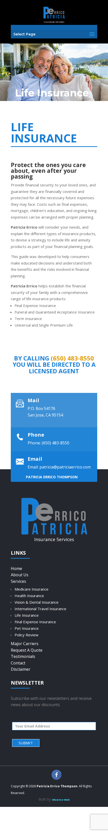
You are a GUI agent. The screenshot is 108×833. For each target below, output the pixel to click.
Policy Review (26, 634)
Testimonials (23, 656)
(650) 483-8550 (72, 358)
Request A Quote (26, 650)
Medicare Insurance (31, 589)
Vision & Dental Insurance (37, 602)
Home (16, 568)
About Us (19, 575)
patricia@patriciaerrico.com (65, 467)
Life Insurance (27, 615)
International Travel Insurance (40, 608)
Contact (18, 663)
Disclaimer (20, 669)
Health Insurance (29, 595)
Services (18, 581)
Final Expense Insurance (35, 621)
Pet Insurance (27, 628)
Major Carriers (24, 643)
